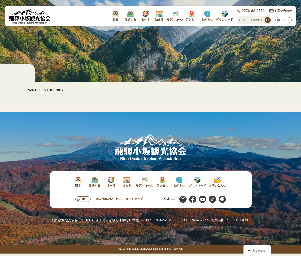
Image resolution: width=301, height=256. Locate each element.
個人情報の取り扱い (109, 199)
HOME (32, 89)
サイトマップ (134, 199)
